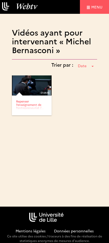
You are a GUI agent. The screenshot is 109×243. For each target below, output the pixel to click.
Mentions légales (31, 230)
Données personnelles (74, 230)
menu (97, 7)
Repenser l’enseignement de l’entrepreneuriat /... (30, 104)
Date (82, 65)
